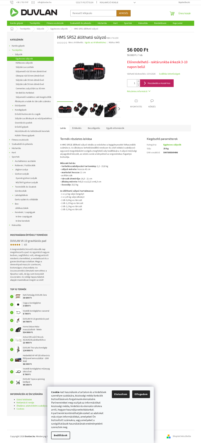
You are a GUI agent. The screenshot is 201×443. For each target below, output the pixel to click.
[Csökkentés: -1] (138, 85)
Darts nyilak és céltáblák (26, 199)
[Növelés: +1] (138, 81)
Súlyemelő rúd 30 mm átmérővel (31, 71)
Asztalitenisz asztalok (25, 161)
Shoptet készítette (182, 436)
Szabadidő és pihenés (22, 144)
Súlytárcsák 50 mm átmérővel (30, 84)
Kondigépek (21, 110)
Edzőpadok (20, 105)
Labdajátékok (21, 195)
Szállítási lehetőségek (169, 74)
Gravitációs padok (23, 122)
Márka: (114, 42)
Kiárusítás (16, 225)
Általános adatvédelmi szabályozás (33, 405)
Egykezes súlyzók (24, 58)
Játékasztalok (21, 208)
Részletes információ (137, 91)
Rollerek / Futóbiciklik (25, 165)
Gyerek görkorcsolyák (26, 178)
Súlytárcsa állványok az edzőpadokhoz (33, 118)
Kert (14, 152)
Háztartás (16, 148)
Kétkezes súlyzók (24, 63)
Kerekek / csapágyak (25, 212)
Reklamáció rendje (109, 2)
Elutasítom (120, 394)
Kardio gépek (18, 45)
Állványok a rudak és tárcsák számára (33, 101)
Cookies (20, 409)
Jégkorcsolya (21, 169)
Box (16, 203)
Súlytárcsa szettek (25, 67)
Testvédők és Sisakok (25, 186)
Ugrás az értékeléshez (95, 42)
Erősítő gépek (21, 127)
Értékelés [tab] (77, 128)
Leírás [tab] (63, 128)
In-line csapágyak (24, 216)
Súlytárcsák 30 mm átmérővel (30, 80)
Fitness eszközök (20, 139)
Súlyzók (18, 54)
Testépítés (17, 50)
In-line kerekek (23, 221)
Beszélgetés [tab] (94, 128)
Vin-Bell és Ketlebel (25, 92)
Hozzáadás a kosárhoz (159, 83)
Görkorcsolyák (22, 174)
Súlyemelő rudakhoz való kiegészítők (33, 97)
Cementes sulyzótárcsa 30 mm (30, 88)
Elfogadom (141, 394)
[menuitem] (16, 23)
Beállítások (60, 435)
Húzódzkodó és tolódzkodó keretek (32, 131)
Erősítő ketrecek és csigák (28, 114)
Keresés (123, 13)
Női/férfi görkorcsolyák (27, 182)
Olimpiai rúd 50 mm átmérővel (30, 75)
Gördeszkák (21, 191)
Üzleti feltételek (84, 2)
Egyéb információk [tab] (115, 128)
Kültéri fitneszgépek (24, 135)
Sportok (16, 156)
